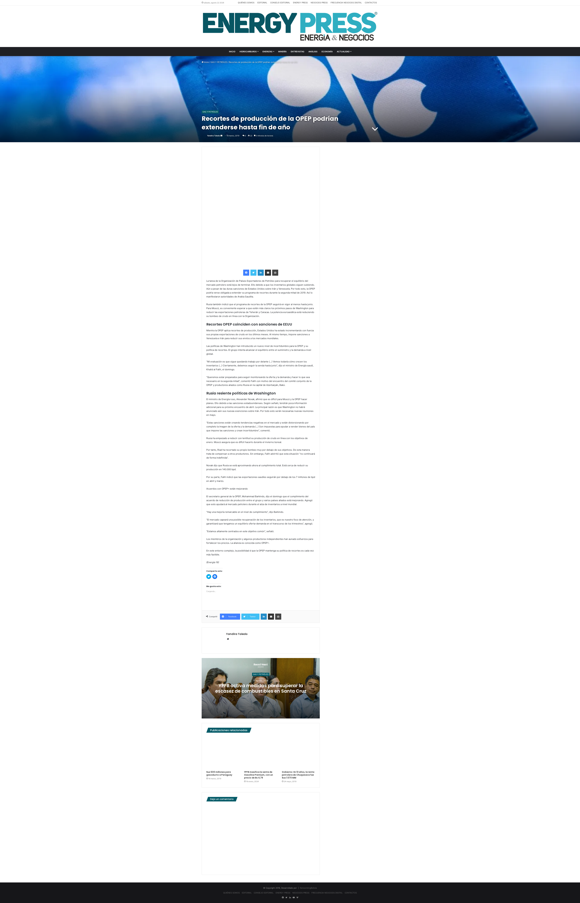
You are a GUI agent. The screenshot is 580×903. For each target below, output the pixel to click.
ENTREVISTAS (297, 51)
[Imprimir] (275, 273)
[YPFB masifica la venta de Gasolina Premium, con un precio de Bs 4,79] (260, 752)
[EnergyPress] (290, 26)
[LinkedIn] (261, 273)
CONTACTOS (371, 2)
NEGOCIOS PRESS (319, 2)
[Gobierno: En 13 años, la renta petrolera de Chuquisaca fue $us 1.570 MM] (298, 752)
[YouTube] (293, 897)
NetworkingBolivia (308, 888)
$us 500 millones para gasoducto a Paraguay (219, 773)
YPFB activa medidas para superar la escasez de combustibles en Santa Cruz (260, 688)
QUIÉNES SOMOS (246, 2)
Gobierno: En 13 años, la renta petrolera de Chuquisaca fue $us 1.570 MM (298, 774)
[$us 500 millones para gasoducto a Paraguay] (223, 752)
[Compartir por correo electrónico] (268, 273)
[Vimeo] (297, 897)
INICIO (232, 51)
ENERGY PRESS (300, 2)
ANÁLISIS (312, 51)
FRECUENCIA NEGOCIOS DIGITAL (346, 2)
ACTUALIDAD (343, 51)
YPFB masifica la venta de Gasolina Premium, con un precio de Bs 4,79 (258, 774)
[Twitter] (253, 273)
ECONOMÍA (327, 51)
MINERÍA (282, 51)
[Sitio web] (228, 639)
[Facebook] (246, 273)
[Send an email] (221, 136)
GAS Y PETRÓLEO (219, 62)
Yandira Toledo (213, 136)
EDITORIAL (262, 2)
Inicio (206, 62)
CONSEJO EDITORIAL (280, 2)
